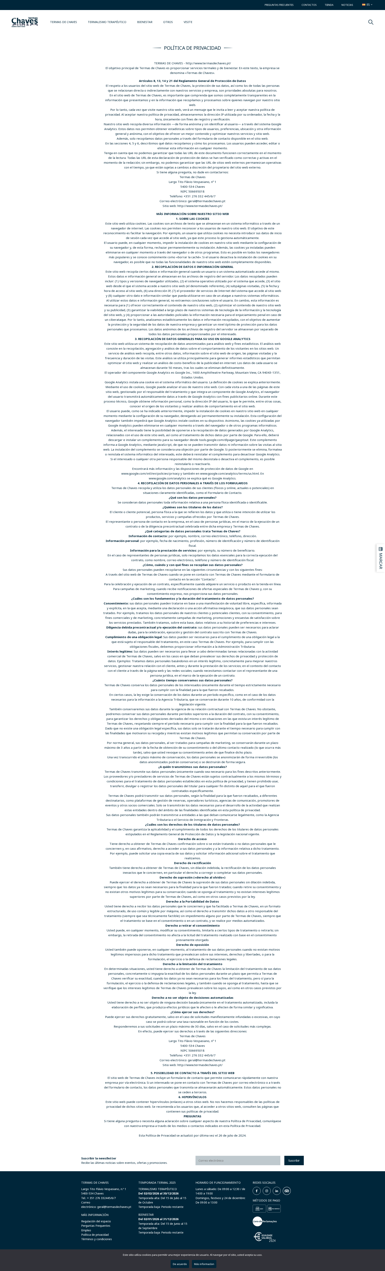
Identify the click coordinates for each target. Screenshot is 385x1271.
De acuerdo (180, 1264)
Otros (168, 22)
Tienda (329, 5)
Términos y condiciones (96, 1239)
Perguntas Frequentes (95, 1226)
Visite (188, 22)
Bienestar (144, 22)
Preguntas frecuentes (279, 5)
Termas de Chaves (63, 22)
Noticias (347, 5)
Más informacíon (204, 1264)
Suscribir (294, 1160)
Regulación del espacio (96, 1221)
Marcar (381, 561)
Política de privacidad (95, 1235)
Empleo (86, 1230)
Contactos (309, 5)
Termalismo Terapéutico (107, 22)
